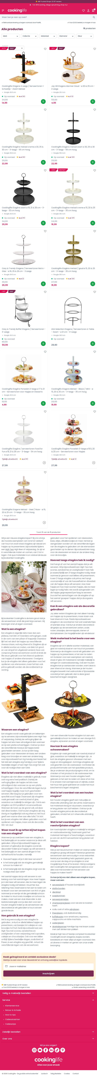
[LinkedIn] (51, 1050)
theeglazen (57, 913)
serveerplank (58, 884)
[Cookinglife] (43, 10)
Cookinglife (11, 1074)
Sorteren (5, 46)
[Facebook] (45, 1050)
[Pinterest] (62, 1050)
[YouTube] (40, 1050)
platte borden (58, 888)
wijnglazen (74, 909)
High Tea (9, 549)
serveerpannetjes (60, 899)
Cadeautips (10, 1024)
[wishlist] (83, 10)
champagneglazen (61, 903)
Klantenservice (12, 1005)
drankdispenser (59, 926)
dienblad (56, 892)
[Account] (88, 10)
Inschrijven (49, 973)
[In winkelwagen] (43, 101)
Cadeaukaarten (12, 1019)
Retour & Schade (13, 1010)
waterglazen (58, 923)
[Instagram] (34, 1050)
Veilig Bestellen (56, 1074)
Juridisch (44, 1074)
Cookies (67, 1074)
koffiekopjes (57, 916)
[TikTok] (57, 1050)
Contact (76, 1074)
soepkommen (58, 895)
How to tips (10, 1014)
